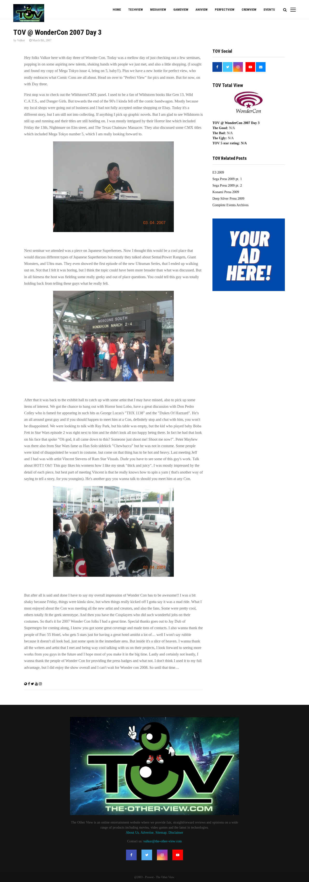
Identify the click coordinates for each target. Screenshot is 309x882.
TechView (135, 9)
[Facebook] (131, 855)
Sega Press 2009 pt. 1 (227, 179)
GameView (180, 9)
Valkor (21, 40)
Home (117, 9)
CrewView (249, 9)
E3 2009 (218, 172)
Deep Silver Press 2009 (228, 198)
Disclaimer (176, 832)
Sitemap (161, 832)
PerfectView (224, 9)
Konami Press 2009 (225, 192)
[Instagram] (162, 855)
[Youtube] (177, 855)
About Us (132, 832)
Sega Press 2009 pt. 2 (227, 185)
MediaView (158, 9)
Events (269, 9)
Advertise (147, 832)
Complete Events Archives (230, 205)
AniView (202, 9)
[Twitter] (146, 855)
